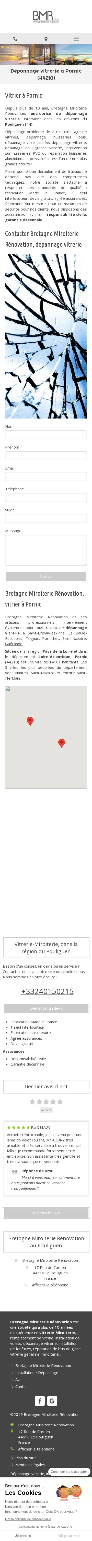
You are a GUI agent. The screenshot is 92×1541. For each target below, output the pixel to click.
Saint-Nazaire (74, 638)
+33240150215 (47, 991)
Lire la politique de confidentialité (28, 1519)
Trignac (32, 638)
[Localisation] (46, 38)
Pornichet (50, 638)
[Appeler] (15, 38)
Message (13, 530)
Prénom (12, 447)
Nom (9, 426)
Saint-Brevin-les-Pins (46, 632)
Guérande (13, 643)
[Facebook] (40, 1401)
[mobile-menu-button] (76, 39)
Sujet (9, 509)
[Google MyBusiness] (52, 1401)
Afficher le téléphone (50, 1284)
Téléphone (14, 488)
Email (9, 468)
